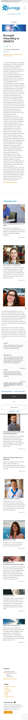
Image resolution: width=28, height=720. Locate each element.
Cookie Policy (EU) (9, 696)
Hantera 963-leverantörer (7, 391)
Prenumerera (8, 691)
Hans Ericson (7, 54)
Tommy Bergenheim (7, 55)
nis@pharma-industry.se (11, 678)
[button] (26, 308)
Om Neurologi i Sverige (10, 686)
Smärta (21, 54)
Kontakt (6, 693)
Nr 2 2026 (18, 14)
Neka (14, 401)
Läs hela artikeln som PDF (10, 182)
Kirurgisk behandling (14, 54)
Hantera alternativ (14, 407)
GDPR (18, 411)
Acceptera (14, 396)
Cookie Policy (12, 411)
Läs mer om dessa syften (19, 391)
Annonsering (8, 689)
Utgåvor (7, 688)
